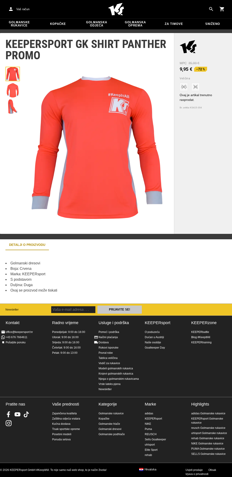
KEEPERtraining (201, 342)
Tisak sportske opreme (66, 429)
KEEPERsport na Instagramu (9, 423)
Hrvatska (150, 469)
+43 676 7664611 (16, 337)
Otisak (212, 470)
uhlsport (150, 444)
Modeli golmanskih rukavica (116, 368)
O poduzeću (152, 332)
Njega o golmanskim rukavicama (119, 378)
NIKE (148, 423)
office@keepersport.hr (19, 332)
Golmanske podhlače (112, 434)
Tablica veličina (108, 358)
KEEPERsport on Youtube (17, 414)
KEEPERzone (204, 322)
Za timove (174, 24)
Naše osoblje (153, 342)
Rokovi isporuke (108, 347)
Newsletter (12, 309)
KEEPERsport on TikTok (26, 414)
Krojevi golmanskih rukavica (116, 373)
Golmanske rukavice (19, 24)
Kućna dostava (61, 423)
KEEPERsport (157, 322)
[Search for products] (211, 9)
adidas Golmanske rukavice (208, 413)
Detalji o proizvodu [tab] (27, 245)
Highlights (200, 404)
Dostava (104, 342)
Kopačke (58, 24)
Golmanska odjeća (96, 24)
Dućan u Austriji (154, 337)
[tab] (12, 74)
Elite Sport (151, 449)
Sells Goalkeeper (155, 439)
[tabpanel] (79, 277)
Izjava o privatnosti (197, 474)
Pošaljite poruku (16, 342)
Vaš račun (22, 9)
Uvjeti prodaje (194, 470)
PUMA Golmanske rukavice (208, 448)
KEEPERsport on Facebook (9, 414)
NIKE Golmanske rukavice (207, 443)
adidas (149, 413)
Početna (116, 9)
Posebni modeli (61, 434)
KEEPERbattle (200, 332)
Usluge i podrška (114, 322)
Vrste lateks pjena (110, 384)
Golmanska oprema (135, 24)
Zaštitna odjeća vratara (66, 418)
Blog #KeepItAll (200, 337)
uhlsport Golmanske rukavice (209, 433)
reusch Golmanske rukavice (208, 428)
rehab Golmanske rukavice (207, 438)
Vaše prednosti (65, 404)
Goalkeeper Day (155, 347)
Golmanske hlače (109, 423)
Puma (148, 429)
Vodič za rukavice (109, 363)
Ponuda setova (61, 439)
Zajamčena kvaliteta (64, 413)
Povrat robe (106, 352)
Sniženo (212, 24)
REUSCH (151, 434)
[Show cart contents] (222, 9)
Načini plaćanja (108, 337)
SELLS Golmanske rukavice (208, 454)
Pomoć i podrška (109, 332)
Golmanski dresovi (110, 429)
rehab (148, 455)
